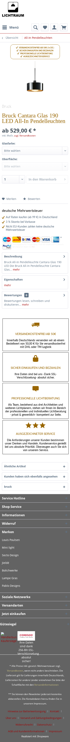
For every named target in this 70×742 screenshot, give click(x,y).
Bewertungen (13, 295)
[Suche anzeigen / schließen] (35, 27)
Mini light (8, 547)
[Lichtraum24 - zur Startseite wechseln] (13, 12)
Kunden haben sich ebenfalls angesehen (31, 476)
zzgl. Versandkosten (25, 135)
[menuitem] (10, 27)
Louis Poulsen (11, 540)
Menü (14, 27)
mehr (16, 269)
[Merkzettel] (45, 27)
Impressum (55, 731)
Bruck (6, 106)
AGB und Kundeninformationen (26, 731)
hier (33, 247)
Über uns (11, 718)
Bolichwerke (10, 570)
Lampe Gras (10, 578)
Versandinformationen (46, 684)
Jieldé (5, 563)
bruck (8, 486)
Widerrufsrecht (24, 724)
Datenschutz (44, 724)
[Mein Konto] (54, 27)
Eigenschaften (13, 279)
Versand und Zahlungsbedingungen (41, 718)
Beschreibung (13, 256)
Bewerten (33, 199)
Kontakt (54, 711)
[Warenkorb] (64, 27)
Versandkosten (15, 670)
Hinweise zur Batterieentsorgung (27, 711)
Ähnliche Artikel (15, 466)
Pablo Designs (11, 586)
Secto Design (10, 555)
